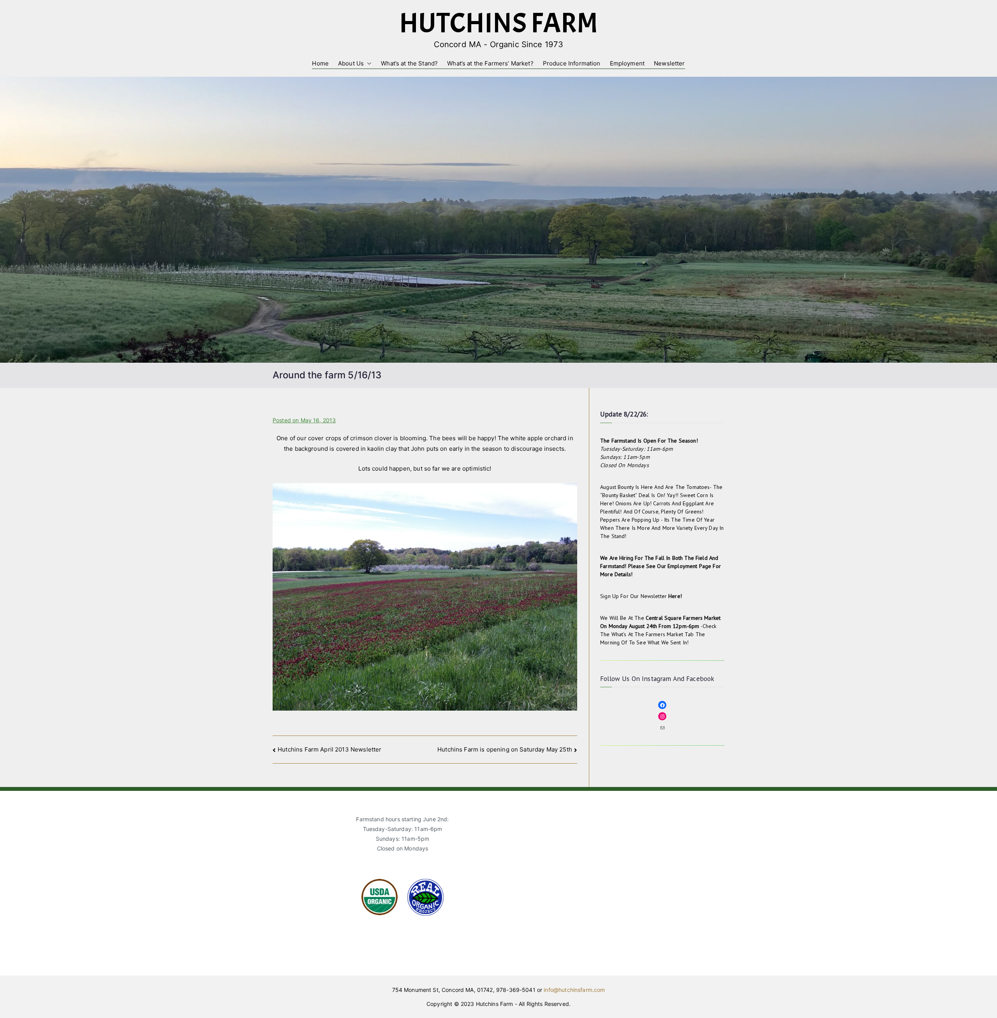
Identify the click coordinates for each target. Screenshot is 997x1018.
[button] (368, 63)
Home (320, 63)
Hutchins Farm (498, 23)
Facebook (700, 678)
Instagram (656, 678)
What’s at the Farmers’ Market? (490, 63)
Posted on (304, 420)
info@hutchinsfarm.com (574, 989)
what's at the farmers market (647, 634)
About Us (351, 63)
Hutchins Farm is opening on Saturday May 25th (504, 749)
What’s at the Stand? (409, 63)
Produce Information (572, 63)
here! (675, 596)
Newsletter (669, 63)
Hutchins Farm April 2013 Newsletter (329, 749)
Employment (627, 63)
